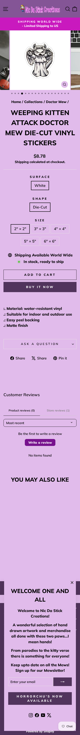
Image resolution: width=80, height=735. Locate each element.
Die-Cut (40, 207)
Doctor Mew (56, 102)
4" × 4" (60, 228)
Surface (40, 177)
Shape (39, 199)
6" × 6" (50, 241)
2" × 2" (20, 228)
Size (40, 220)
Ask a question (40, 344)
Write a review (40, 442)
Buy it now (40, 287)
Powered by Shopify (40, 731)
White (40, 185)
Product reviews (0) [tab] (22, 410)
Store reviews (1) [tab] (58, 410)
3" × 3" (40, 228)
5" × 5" (30, 241)
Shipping (22, 162)
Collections (33, 102)
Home (16, 102)
